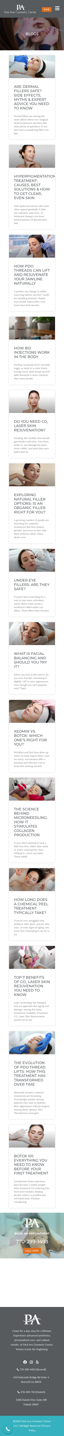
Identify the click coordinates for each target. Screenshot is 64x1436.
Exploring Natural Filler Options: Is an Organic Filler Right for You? (29, 503)
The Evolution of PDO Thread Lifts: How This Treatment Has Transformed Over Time (30, 1074)
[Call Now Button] (7, 1429)
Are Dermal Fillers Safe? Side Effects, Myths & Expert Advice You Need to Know (31, 97)
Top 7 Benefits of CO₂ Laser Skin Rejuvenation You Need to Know (32, 986)
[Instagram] (31, 1362)
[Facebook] (25, 1362)
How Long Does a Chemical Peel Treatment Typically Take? (31, 906)
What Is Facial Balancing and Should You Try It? (30, 660)
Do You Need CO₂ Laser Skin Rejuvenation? (31, 425)
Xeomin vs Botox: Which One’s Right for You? (30, 738)
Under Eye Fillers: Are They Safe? (31, 584)
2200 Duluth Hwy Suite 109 (31, 1399)
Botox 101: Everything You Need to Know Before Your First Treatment (31, 1165)
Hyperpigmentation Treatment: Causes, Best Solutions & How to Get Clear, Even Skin (35, 187)
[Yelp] (37, 1362)
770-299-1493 (32, 1242)
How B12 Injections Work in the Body (32, 352)
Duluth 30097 (31, 1404)
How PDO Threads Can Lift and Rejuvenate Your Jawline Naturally (32, 275)
